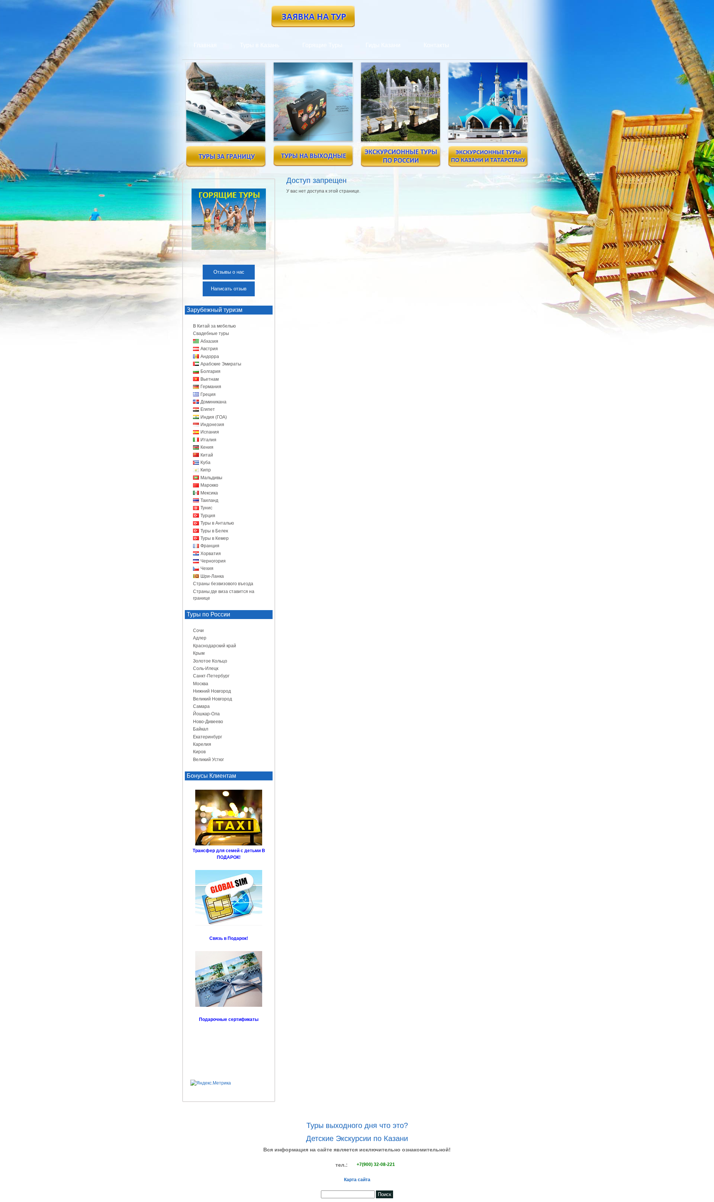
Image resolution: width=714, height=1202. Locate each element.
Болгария (210, 371)
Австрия (209, 348)
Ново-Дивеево (208, 721)
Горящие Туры (322, 45)
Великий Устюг (208, 759)
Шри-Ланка (212, 576)
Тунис (206, 507)
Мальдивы (211, 477)
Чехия (206, 568)
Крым (199, 653)
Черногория (213, 561)
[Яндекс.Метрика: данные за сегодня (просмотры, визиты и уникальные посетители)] (210, 1083)
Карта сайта (357, 1179)
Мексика (209, 493)
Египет (207, 409)
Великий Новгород (212, 699)
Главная (205, 45)
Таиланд (209, 500)
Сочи (198, 630)
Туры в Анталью (217, 523)
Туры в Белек (214, 531)
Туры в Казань (259, 45)
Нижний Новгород (212, 691)
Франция (209, 545)
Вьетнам (209, 379)
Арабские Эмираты (220, 364)
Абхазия (209, 341)
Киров (199, 751)
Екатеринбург (207, 736)
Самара (201, 706)
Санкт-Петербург (211, 676)
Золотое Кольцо (210, 661)
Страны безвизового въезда (223, 583)
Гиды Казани (383, 45)
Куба (205, 462)
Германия (210, 386)
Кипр (205, 470)
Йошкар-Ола (206, 713)
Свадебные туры (211, 333)
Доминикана (213, 402)
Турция (207, 515)
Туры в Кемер (214, 538)
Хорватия (210, 553)
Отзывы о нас (228, 272)
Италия (208, 439)
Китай (206, 455)
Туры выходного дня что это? (357, 1125)
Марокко (209, 485)
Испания (209, 432)
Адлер (199, 638)
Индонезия (212, 424)
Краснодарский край (214, 645)
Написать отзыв (229, 288)
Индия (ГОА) (213, 417)
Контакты (436, 45)
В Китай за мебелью (214, 326)
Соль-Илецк (205, 668)
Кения (206, 447)
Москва (200, 683)
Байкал (200, 729)
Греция (208, 394)
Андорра (209, 356)
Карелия (202, 744)
